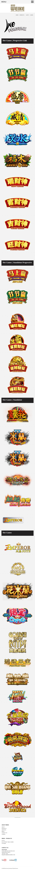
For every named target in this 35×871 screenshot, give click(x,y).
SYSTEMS (4, 843)
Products (4, 828)
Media (3, 831)
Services (4, 829)
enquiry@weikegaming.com (8, 854)
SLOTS (3, 840)
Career (3, 834)
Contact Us (4, 832)
